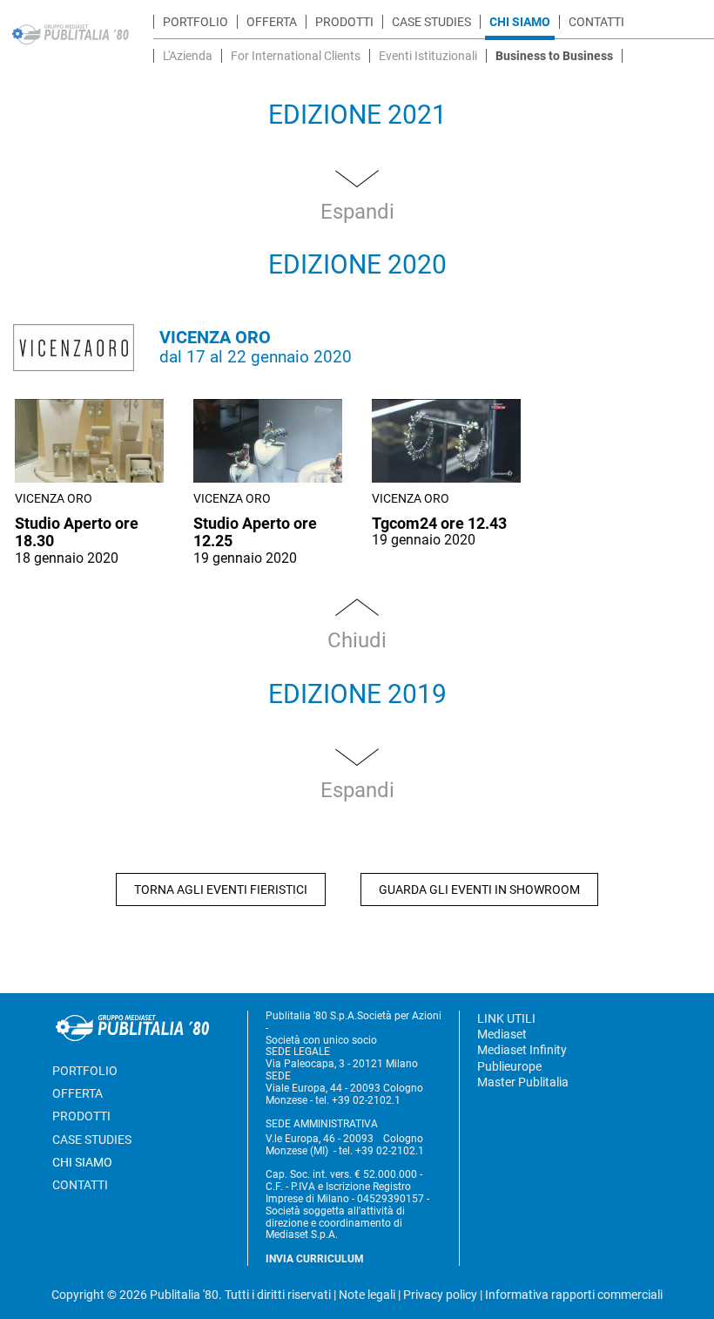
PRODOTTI (344, 22)
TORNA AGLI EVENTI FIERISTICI (220, 889)
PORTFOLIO (195, 22)
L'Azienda (187, 56)
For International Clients (295, 56)
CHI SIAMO (519, 22)
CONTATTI (596, 22)
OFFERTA (271, 22)
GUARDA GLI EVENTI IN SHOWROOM (479, 889)
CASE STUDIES (431, 22)
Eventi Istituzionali (428, 56)
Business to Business (554, 56)
